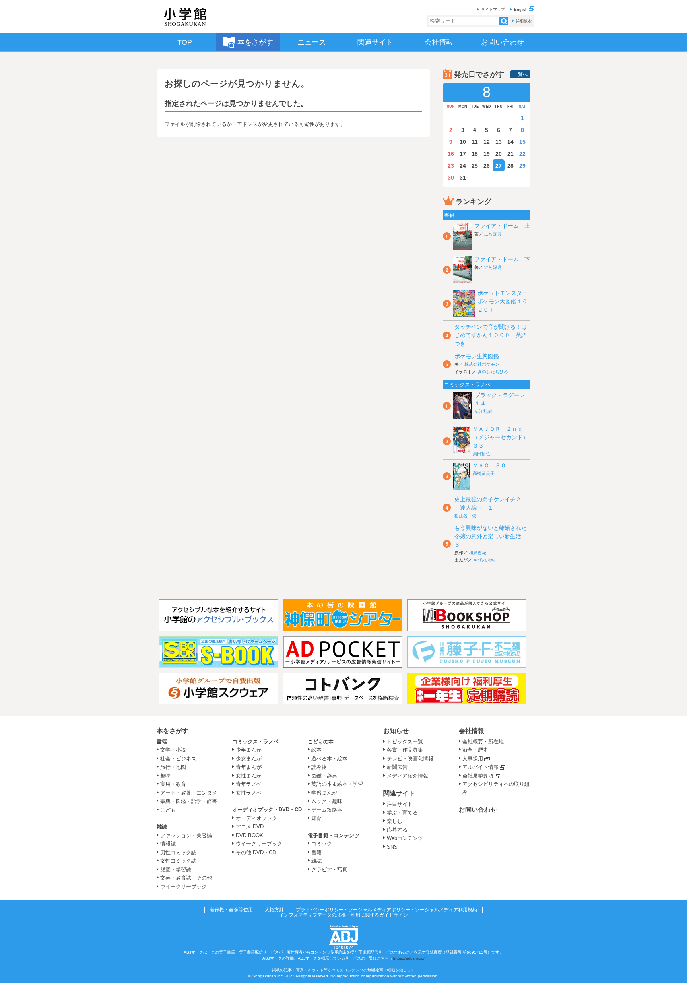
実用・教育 (173, 784)
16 (451, 154)
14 (510, 142)
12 (486, 142)
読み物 (319, 767)
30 (451, 177)
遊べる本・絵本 (329, 759)
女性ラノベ (249, 793)
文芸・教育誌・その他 (186, 878)
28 (510, 166)
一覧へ (520, 74)
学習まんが (326, 793)
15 (522, 142)
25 (475, 166)
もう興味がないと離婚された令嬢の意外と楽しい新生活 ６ (490, 536)
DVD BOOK (249, 835)
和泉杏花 (477, 552)
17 (463, 154)
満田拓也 (481, 453)
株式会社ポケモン (481, 364)
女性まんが (249, 776)
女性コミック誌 (178, 861)
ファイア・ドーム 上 (502, 226)
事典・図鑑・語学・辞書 (188, 801)
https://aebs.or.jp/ (409, 958)
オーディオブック (256, 818)
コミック (321, 844)
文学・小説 (173, 750)
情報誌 (168, 844)
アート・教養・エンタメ (188, 793)
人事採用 (472, 759)
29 (522, 166)
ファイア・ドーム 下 (502, 259)
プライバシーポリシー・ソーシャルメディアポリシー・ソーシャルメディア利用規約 (386, 910)
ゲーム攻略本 (326, 810)
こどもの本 (321, 742)
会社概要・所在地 (483, 742)
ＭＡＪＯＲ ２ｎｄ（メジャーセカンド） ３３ (503, 437)
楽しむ (394, 821)
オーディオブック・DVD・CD (267, 809)
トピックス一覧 (405, 742)
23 (451, 166)
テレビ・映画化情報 (410, 759)
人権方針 (274, 910)
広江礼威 (483, 411)
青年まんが (249, 767)
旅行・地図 (173, 767)
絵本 (316, 750)
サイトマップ (493, 9)
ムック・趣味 (326, 801)
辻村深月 (493, 233)
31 (463, 177)
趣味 (165, 776)
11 (475, 142)
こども (168, 810)
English (521, 9)
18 (475, 154)
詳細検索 (524, 21)
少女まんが (249, 759)
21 (510, 154)
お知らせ (396, 730)
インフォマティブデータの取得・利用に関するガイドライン (343, 915)
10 (463, 142)
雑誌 (162, 827)
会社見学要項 (477, 776)
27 (498, 166)
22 (522, 154)
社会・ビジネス (178, 759)
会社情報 (471, 730)
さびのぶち (484, 560)
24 (463, 166)
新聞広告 (397, 767)
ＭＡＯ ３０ (489, 465)
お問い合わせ (478, 809)
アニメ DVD (250, 827)
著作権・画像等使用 (231, 910)
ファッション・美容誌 (186, 835)
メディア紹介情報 (407, 776)
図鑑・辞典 (324, 776)
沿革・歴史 (475, 750)
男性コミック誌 (178, 852)
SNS (392, 847)
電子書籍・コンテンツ (333, 835)
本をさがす (172, 730)
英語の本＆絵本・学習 (337, 784)
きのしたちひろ (492, 371)
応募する (397, 830)
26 (486, 166)
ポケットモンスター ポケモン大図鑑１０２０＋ (505, 301)
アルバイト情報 (480, 767)
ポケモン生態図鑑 (476, 356)
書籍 (162, 742)
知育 (316, 818)
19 (486, 154)
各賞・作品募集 (405, 750)
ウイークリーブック (183, 887)
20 (498, 154)
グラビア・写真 (329, 869)
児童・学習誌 (175, 869)
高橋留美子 (484, 473)
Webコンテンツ (405, 838)
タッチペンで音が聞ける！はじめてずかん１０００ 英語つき (490, 335)
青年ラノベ (249, 784)
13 (498, 142)
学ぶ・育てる (402, 813)
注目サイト (400, 804)
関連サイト (399, 793)
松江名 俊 (465, 515)
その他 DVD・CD (256, 852)
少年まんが (249, 750)
